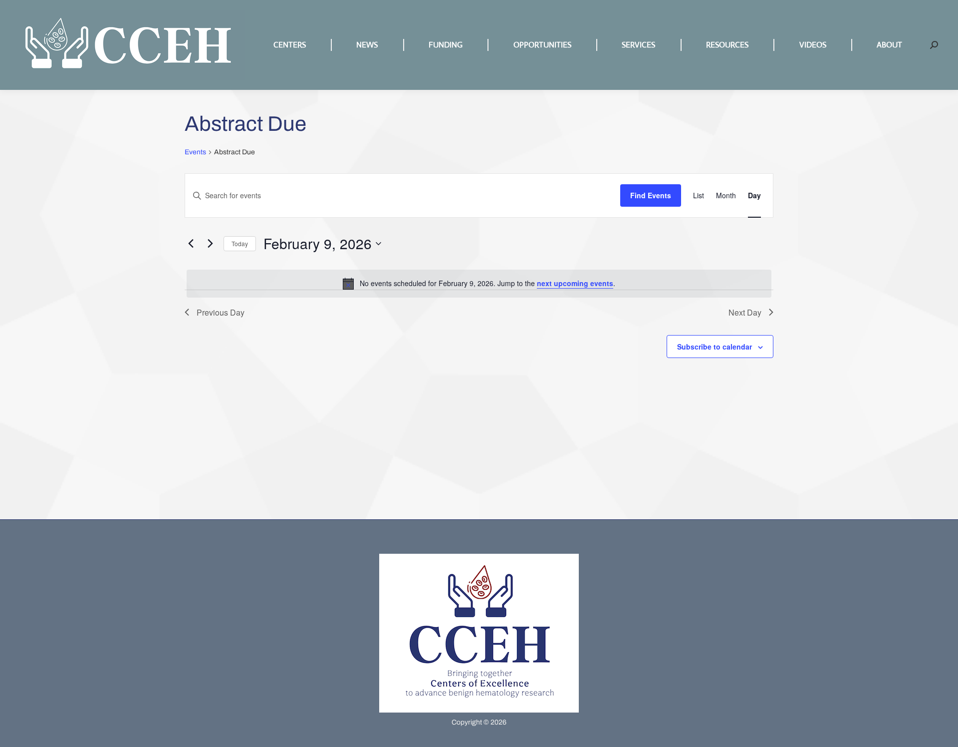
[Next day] (210, 244)
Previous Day (220, 312)
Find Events (650, 195)
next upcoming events (575, 283)
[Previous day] (191, 244)
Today (240, 243)
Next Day (744, 312)
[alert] (479, 284)
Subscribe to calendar (714, 347)
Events (195, 152)
